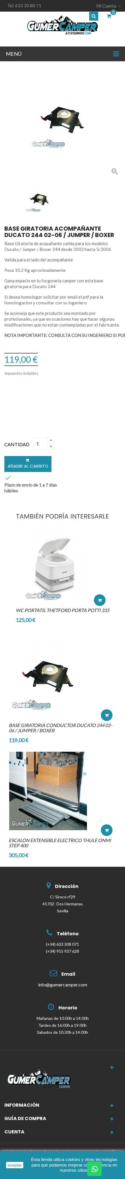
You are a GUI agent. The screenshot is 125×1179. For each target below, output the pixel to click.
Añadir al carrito (28, 466)
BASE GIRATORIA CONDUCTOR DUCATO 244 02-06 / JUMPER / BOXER (60, 727)
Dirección (66, 886)
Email (68, 974)
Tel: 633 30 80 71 (24, 5)
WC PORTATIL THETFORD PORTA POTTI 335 (62, 610)
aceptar (15, 1165)
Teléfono (68, 933)
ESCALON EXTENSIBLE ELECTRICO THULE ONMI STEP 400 (60, 842)
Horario (67, 1007)
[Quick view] (100, 582)
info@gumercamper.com (62, 984)
